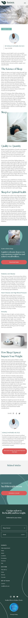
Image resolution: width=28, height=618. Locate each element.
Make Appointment (5, 548)
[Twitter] (19, 413)
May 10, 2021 (8, 48)
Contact (3, 583)
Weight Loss (6, 29)
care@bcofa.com (5, 586)
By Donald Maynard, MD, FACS (14, 46)
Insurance (3, 560)
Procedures (3, 558)
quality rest (4, 157)
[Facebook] (16, 413)
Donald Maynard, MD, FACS (11, 432)
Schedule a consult (14, 493)
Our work (3, 577)
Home (2, 550)
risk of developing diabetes (14, 211)
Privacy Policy (14, 614)
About (2, 553)
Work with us (4, 569)
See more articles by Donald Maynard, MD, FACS (14, 451)
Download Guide (14, 262)
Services (3, 574)
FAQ (2, 563)
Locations (3, 555)
